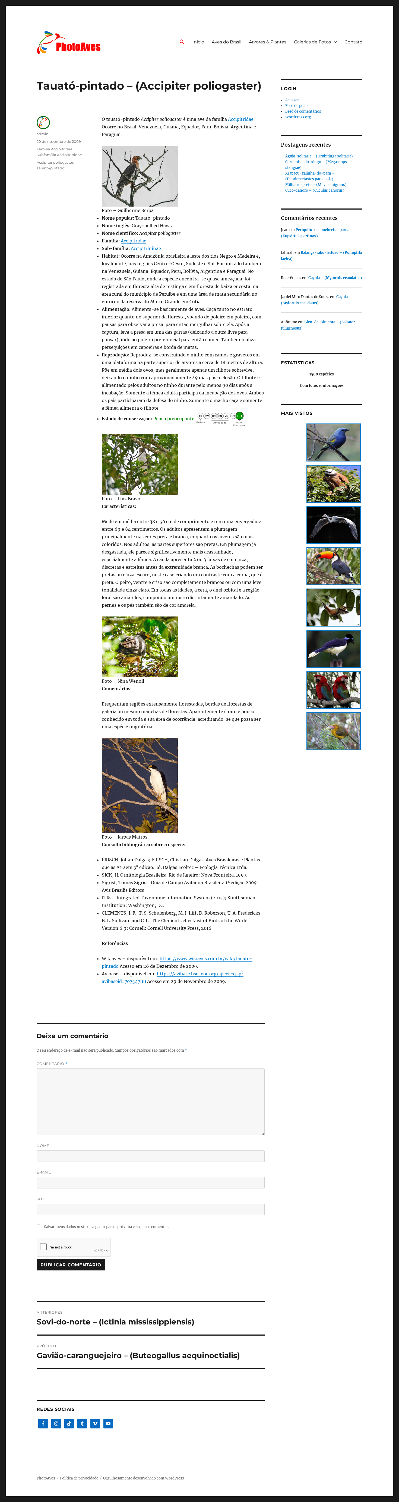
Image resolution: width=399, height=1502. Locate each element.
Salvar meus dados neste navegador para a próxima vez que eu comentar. (106, 1227)
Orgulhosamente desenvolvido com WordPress (143, 1478)
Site (41, 1199)
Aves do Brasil (226, 42)
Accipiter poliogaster (55, 162)
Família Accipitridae (54, 149)
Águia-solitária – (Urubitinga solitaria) (319, 156)
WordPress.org (298, 117)
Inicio (198, 42)
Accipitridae (241, 119)
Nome (43, 1145)
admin (43, 134)
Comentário (52, 1063)
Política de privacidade (79, 1478)
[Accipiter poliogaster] (183, 176)
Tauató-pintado (50, 168)
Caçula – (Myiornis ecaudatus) (335, 278)
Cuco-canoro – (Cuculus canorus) (314, 190)
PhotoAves (46, 1478)
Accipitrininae (146, 248)
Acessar (292, 100)
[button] (182, 42)
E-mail (44, 1172)
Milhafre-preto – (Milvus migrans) (316, 184)
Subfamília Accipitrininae (59, 155)
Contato (353, 42)
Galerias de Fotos (312, 42)
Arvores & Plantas (267, 42)
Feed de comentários (303, 111)
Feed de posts (297, 105)
